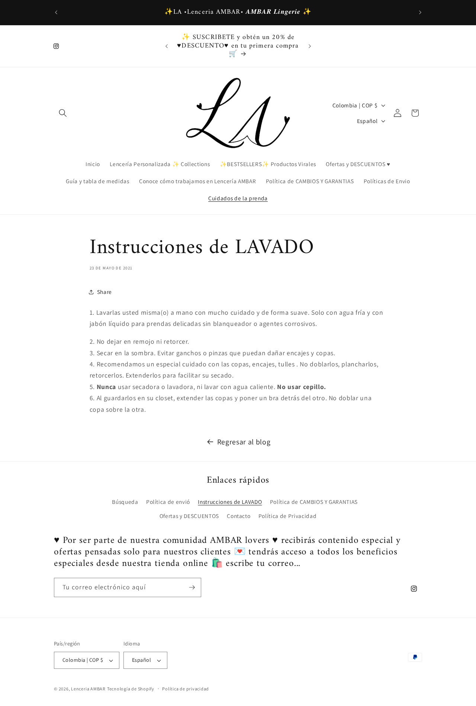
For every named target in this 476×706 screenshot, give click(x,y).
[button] (63, 113)
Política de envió (168, 501)
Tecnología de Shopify (130, 689)
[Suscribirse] (192, 587)
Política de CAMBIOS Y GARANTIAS (314, 501)
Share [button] (104, 291)
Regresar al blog (244, 442)
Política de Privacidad (287, 515)
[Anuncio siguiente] (420, 12)
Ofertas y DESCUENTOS (189, 515)
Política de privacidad (185, 689)
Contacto (238, 515)
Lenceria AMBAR (88, 689)
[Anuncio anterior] (56, 12)
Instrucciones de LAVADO (230, 501)
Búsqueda (125, 501)
